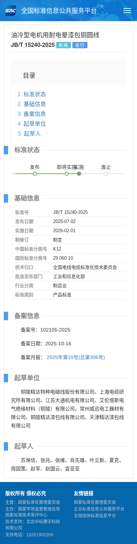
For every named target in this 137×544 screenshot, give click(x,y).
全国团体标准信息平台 (95, 515)
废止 (106, 167)
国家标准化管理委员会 (95, 502)
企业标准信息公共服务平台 (99, 509)
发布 (35, 167)
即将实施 (67, 167)
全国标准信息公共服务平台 (58, 10)
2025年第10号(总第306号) (76, 357)
